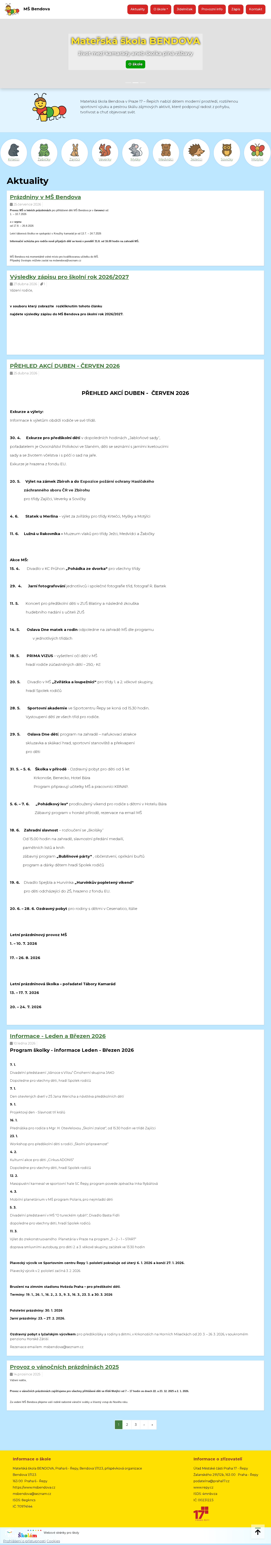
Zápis (235, 9)
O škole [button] (160, 9)
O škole (135, 64)
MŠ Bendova (36, 9)
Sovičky (227, 159)
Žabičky (44, 159)
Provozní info (212, 9)
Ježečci (196, 159)
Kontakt (255, 9)
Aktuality (138, 9)
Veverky (105, 159)
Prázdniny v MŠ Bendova (45, 197)
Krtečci (13, 159)
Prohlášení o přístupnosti (24, 1541)
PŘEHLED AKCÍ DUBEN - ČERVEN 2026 (65, 365)
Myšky (135, 159)
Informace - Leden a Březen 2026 (58, 1036)
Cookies (53, 1541)
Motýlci (257, 159)
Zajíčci (74, 159)
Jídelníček (185, 9)
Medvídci (166, 159)
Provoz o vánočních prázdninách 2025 (64, 1366)
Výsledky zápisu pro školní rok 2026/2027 (69, 276)
